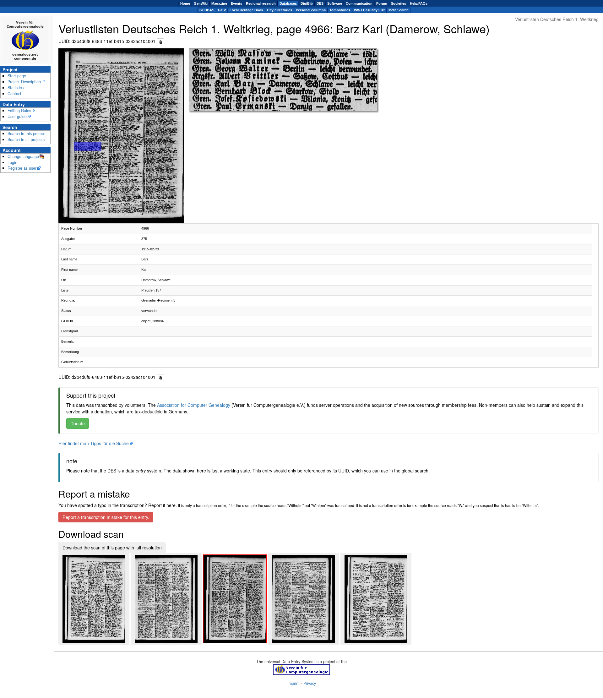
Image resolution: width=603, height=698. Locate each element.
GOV (222, 10)
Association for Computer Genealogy (193, 405)
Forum (381, 3)
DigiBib (307, 3)
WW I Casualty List (369, 10)
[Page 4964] (93, 599)
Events (236, 3)
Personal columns (311, 10)
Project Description (24, 82)
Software (334, 3)
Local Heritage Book (246, 10)
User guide (17, 116)
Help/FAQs (418, 3)
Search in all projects (26, 139)
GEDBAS (206, 10)
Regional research (261, 3)
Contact (14, 93)
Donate (77, 423)
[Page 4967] (303, 599)
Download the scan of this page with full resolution (112, 547)
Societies (398, 3)
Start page (17, 76)
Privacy (309, 683)
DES (320, 3)
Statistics (16, 87)
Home (185, 3)
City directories (279, 10)
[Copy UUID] (160, 41)
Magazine (219, 3)
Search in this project (26, 133)
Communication (359, 3)
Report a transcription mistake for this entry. (105, 517)
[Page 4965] (166, 599)
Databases (288, 3)
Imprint (293, 683)
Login (12, 162)
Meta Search (398, 10)
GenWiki (201, 3)
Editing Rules (19, 110)
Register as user (22, 168)
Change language (23, 156)
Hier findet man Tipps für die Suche (93, 443)
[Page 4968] (375, 599)
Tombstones (339, 10)
